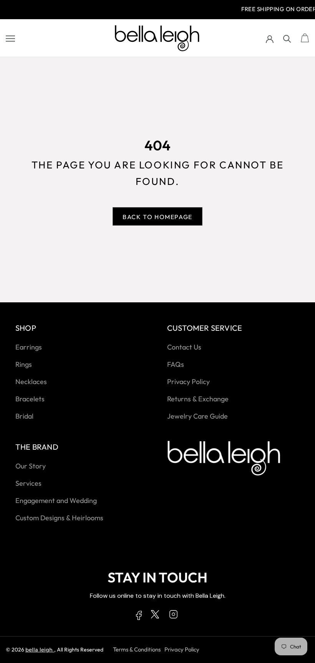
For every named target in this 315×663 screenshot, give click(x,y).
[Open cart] (305, 38)
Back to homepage (157, 217)
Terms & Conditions (137, 649)
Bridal (24, 416)
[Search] (287, 38)
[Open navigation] (10, 38)
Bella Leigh (39, 650)
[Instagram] (173, 616)
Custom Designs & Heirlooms (59, 517)
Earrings (28, 347)
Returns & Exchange (198, 398)
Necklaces (31, 381)
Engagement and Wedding (56, 500)
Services (28, 483)
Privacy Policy (188, 381)
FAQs (175, 364)
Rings (23, 364)
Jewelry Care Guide (197, 416)
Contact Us (184, 347)
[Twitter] (155, 616)
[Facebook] (139, 617)
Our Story (30, 466)
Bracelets (30, 398)
